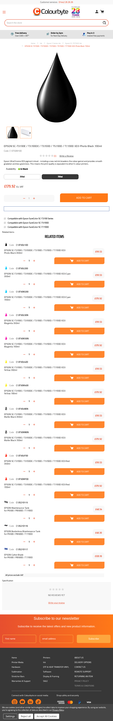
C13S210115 (22, 502)
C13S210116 (22, 526)
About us (79, 658)
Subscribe (93, 639)
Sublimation (17, 672)
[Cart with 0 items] (102, 12)
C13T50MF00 (22, 479)
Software (47, 672)
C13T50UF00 (22, 456)
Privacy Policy (81, 681)
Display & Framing (51, 676)
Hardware (16, 667)
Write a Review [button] (66, 156)
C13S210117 (22, 549)
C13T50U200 (22, 268)
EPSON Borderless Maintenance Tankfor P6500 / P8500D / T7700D (22, 532)
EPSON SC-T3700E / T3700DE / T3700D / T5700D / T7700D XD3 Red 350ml (37, 462)
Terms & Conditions (84, 686)
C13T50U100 (22, 245)
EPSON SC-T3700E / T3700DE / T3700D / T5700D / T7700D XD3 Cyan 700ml (37, 298)
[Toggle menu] (4, 12)
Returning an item (83, 676)
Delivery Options (82, 662)
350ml (22, 176)
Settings (10, 716)
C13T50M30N (22, 338)
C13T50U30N (22, 315)
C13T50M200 (22, 292)
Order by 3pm (59, 34)
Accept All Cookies (47, 716)
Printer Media (17, 662)
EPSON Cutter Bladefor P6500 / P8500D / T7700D (18, 556)
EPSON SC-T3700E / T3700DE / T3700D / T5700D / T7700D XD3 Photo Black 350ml (34, 251)
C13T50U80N (22, 409)
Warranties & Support (21, 681)
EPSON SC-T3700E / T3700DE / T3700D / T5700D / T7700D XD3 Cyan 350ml (37, 275)
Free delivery (22, 34)
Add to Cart (83, 261)
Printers (46, 658)
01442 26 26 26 (66, 2)
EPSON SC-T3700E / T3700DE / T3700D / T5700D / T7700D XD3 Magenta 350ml (34, 322)
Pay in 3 (96, 34)
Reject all (26, 716)
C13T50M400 (22, 385)
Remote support (82, 672)
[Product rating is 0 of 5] (46, 155)
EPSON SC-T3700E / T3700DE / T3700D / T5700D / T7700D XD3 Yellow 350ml (34, 368)
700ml (60, 176)
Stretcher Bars (18, 676)
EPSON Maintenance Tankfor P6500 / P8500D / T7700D (18, 509)
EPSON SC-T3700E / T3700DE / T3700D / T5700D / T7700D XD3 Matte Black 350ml (34, 415)
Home (14, 658)
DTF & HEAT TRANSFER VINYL (56, 667)
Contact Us (79, 667)
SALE (45, 681)
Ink (44, 662)
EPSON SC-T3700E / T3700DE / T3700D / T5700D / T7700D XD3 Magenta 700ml (34, 345)
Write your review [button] (56, 602)
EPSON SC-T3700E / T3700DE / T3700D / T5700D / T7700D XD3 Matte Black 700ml (34, 439)
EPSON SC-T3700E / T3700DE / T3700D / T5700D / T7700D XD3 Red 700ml (37, 486)
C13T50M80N (22, 432)
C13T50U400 (22, 362)
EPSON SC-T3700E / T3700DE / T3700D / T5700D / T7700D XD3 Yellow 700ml (34, 392)
